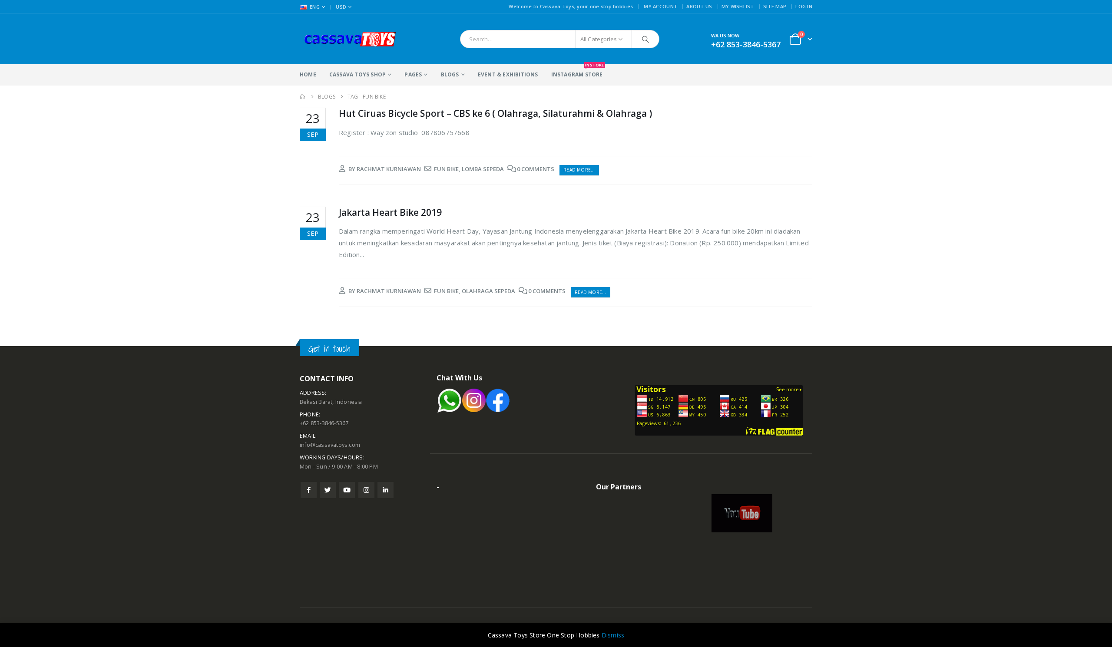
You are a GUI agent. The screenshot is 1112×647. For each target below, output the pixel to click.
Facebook (309, 490)
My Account (660, 6)
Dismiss (613, 635)
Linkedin (385, 490)
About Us (699, 6)
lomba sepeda (483, 169)
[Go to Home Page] (303, 96)
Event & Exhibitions (508, 74)
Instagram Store (577, 71)
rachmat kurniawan (389, 169)
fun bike (446, 169)
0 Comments (535, 169)
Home (308, 74)
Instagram (366, 490)
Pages (413, 74)
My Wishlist (737, 6)
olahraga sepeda (488, 291)
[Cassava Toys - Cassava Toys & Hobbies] (354, 39)
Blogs (450, 74)
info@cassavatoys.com (330, 445)
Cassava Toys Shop (357, 74)
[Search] (645, 39)
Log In (803, 6)
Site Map (774, 6)
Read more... (579, 170)
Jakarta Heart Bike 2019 (390, 212)
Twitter (328, 490)
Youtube (347, 490)
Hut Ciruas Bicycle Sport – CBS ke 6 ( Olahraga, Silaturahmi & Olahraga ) (495, 113)
